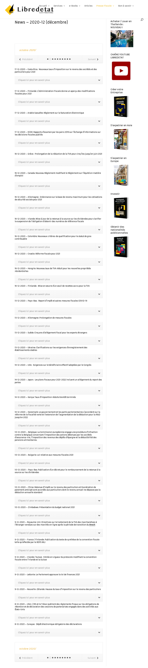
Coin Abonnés (46, 13)
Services (58, 6)
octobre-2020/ (27, 50)
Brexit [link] (92, 525)
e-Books (73, 6)
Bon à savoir (124, 6)
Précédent (27, 59)
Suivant (92, 59)
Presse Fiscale (104, 6)
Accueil (43, 6)
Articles (88, 6)
